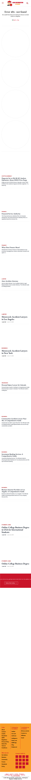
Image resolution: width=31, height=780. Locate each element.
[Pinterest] (17, 760)
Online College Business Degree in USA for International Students (15, 530)
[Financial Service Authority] (15, 200)
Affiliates (23, 735)
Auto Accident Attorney (10, 281)
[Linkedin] (23, 756)
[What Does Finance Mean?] (15, 233)
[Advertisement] (15, 654)
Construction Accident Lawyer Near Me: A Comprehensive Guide (14, 420)
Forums (3, 761)
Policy (3, 766)
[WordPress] (17, 767)
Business (5, 348)
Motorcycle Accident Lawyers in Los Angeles (14, 318)
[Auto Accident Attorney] (15, 267)
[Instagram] (20, 756)
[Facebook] (17, 756)
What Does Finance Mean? (11, 247)
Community (4, 759)
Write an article (25, 731)
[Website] (23, 763)
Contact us (24, 733)
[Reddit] (20, 760)
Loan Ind (4, 322)
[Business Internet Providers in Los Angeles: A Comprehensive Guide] (15, 476)
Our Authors (5, 755)
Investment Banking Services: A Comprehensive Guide (12, 455)
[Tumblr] (17, 763)
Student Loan (6, 524)
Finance (4, 211)
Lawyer (4, 278)
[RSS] (23, 760)
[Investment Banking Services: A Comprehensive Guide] (15, 440)
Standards (4, 764)
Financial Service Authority (11, 214)
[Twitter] (20, 763)
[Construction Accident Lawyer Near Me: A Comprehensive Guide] (15, 405)
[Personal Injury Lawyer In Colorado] (15, 371)
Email (22, 737)
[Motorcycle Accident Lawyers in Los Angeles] (15, 302)
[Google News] (23, 767)
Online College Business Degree (15, 563)
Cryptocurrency (7, 176)
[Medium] (27, 756)
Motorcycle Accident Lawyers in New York (14, 352)
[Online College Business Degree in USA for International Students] (15, 512)
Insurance (5, 382)
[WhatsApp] (27, 763)
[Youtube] (20, 767)
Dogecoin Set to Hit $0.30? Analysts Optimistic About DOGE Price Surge (14, 179)
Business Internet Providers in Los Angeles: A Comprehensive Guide (13, 491)
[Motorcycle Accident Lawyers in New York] (15, 336)
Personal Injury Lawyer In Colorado (14, 385)
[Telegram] (27, 760)
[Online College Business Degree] (15, 549)
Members (4, 757)
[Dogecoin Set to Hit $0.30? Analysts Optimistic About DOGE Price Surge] (15, 164)
